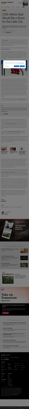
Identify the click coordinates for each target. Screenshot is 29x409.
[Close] (25, 61)
